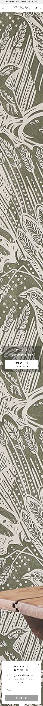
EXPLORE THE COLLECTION (22, 365)
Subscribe (21, 698)
